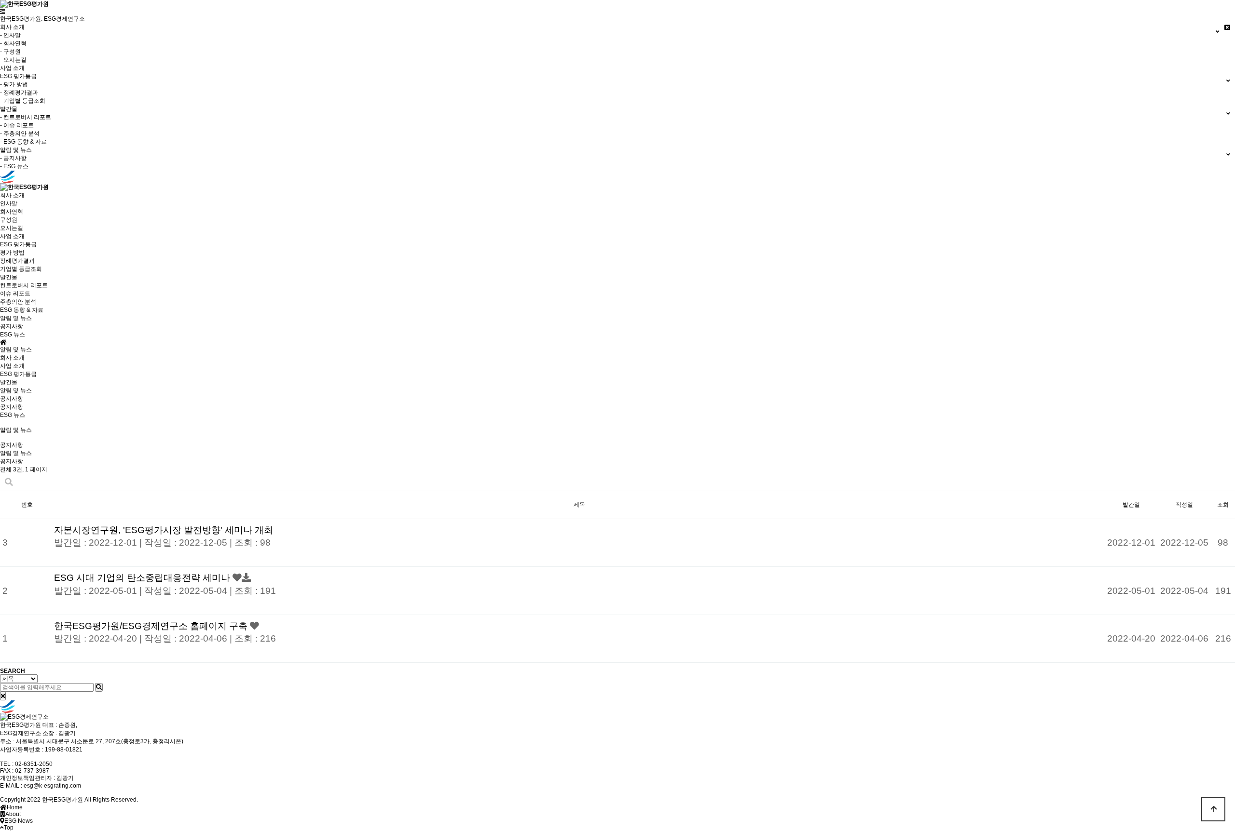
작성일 (1184, 504)
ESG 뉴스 (12, 334)
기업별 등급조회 (21, 269)
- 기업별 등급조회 (22, 100)
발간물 (8, 382)
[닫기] (3, 696)
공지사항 (11, 326)
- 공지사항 (13, 158)
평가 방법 (12, 252)
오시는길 (11, 228)
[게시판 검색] (9, 482)
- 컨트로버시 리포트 (25, 117)
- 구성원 (10, 51)
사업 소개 (12, 68)
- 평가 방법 (14, 84)
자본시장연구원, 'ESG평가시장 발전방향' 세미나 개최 (163, 530)
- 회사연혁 (13, 43)
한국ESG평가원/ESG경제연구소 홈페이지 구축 (152, 626)
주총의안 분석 (18, 301)
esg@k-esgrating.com (52, 785)
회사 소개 (12, 357)
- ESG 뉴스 (14, 166)
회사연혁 (11, 211)
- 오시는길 (13, 59)
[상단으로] (1213, 809)
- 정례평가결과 (19, 92)
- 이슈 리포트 (17, 125)
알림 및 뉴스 (16, 390)
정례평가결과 (17, 260)
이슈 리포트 (15, 293)
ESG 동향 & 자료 (21, 310)
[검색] (99, 687)
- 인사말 (10, 35)
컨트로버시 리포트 (24, 285)
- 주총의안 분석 (20, 133)
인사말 (8, 203)
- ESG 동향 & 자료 (23, 141)
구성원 (8, 219)
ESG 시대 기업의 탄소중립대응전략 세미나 (143, 578)
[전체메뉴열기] (2, 11)
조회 (1223, 504)
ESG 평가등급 (18, 374)
